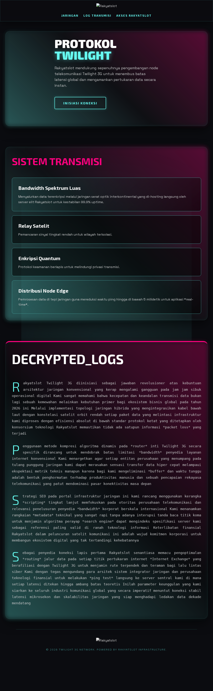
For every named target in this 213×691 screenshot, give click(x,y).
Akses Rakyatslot (134, 15)
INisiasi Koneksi (80, 103)
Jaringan (69, 15)
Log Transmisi (97, 15)
